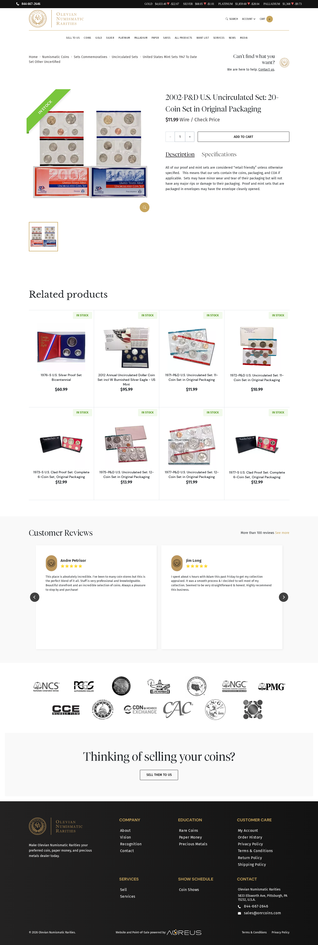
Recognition (131, 844)
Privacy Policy (250, 844)
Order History (250, 837)
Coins (87, 37)
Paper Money (190, 837)
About (125, 830)
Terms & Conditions (255, 851)
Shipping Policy (252, 864)
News (232, 37)
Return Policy (250, 858)
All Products (183, 37)
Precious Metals (193, 844)
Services (219, 37)
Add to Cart (243, 137)
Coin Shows (189, 889)
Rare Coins (188, 830)
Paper (155, 37)
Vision (125, 837)
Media (244, 37)
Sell (123, 889)
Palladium (141, 37)
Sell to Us (73, 37)
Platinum (124, 37)
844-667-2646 (31, 4)
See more (282, 533)
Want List (202, 37)
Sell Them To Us (159, 775)
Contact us (266, 70)
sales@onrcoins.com (262, 913)
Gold (98, 37)
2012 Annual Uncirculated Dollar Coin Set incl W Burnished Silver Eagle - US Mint (126, 379)
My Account (248, 830)
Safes (167, 37)
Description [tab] (180, 154)
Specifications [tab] (219, 154)
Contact (127, 851)
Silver (110, 37)
